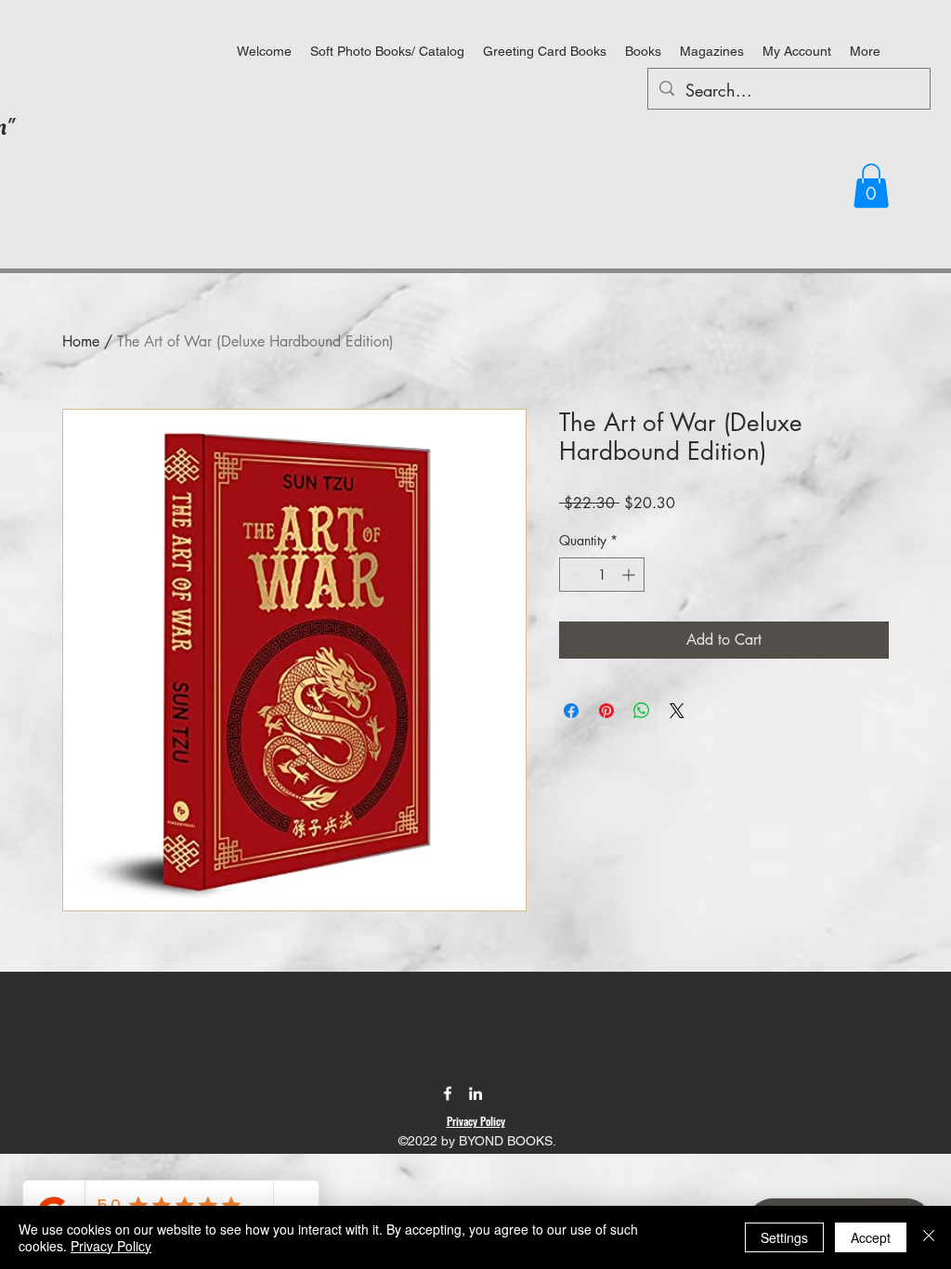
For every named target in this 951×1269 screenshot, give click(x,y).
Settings (784, 1237)
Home (80, 341)
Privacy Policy (111, 1245)
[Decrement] (573, 574)
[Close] (929, 1237)
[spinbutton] (602, 574)
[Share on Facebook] (571, 711)
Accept (871, 1237)
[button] (871, 186)
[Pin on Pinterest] (606, 711)
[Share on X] (677, 711)
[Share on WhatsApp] (642, 711)
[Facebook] (447, 1093)
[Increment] (630, 574)
